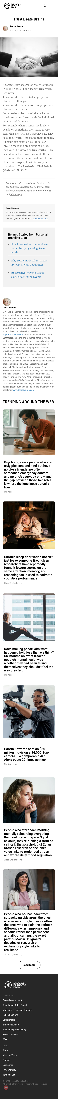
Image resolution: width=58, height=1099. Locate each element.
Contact (6, 1060)
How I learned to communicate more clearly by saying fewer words (29, 248)
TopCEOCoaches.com (13, 334)
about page (16, 194)
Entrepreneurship (11, 1024)
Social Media (9, 1020)
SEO (5, 1039)
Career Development (12, 1000)
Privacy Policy (9, 1070)
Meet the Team (10, 1055)
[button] (29, 965)
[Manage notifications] (6, 1087)
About (5, 1050)
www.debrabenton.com (23, 390)
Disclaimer (8, 1065)
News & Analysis (10, 1034)
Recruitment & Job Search (15, 1005)
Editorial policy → (40, 218)
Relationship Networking (14, 1029)
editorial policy (43, 190)
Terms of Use (9, 1074)
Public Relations (10, 1015)
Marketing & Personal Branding (17, 1010)
